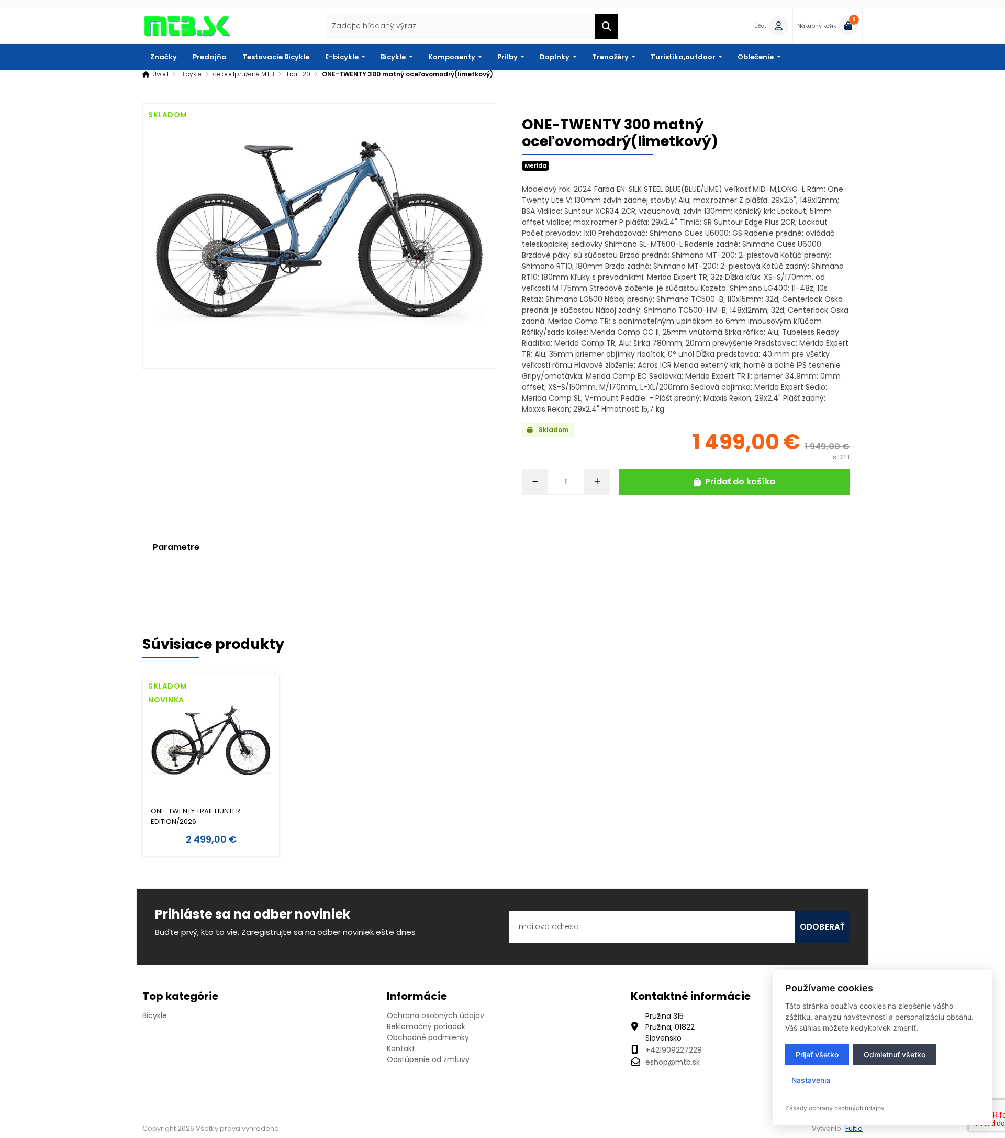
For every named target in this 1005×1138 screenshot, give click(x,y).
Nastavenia (810, 1080)
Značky (163, 57)
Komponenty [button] (452, 57)
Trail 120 (298, 74)
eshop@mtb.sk (672, 1062)
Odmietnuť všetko (894, 1054)
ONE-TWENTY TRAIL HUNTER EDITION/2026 (195, 816)
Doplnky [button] (555, 57)
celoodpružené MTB (243, 74)
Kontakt (401, 1048)
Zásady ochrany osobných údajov (835, 1108)
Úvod (160, 74)
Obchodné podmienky (428, 1037)
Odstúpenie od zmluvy (428, 1059)
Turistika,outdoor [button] (684, 57)
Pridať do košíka (740, 482)
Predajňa (210, 57)
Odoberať (822, 926)
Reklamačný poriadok (426, 1026)
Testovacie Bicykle (275, 57)
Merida (535, 165)
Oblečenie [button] (756, 57)
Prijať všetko (817, 1054)
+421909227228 (673, 1050)
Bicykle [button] (394, 57)
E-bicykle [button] (342, 57)
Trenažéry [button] (611, 57)
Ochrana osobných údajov (435, 1015)
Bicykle (191, 74)
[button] (771, 25)
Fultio (854, 1128)
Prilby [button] (508, 57)
